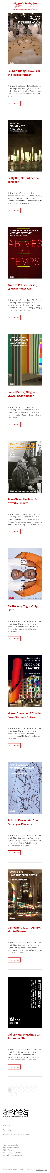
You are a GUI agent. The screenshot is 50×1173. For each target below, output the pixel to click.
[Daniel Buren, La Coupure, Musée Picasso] (25, 895)
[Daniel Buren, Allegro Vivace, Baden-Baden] (25, 360)
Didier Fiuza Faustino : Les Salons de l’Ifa (24, 1036)
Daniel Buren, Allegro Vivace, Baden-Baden (21, 394)
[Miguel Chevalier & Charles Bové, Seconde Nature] (25, 681)
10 (30, 1090)
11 (35, 1090)
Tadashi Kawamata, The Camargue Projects (23, 822)
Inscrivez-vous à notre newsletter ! (16, 1134)
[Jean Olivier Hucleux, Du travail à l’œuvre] (25, 467)
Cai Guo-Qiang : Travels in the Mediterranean (24, 73)
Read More (14, 103)
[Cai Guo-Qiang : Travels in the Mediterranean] (25, 38)
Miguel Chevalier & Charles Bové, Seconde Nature (25, 715)
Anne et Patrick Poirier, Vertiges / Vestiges (22, 287)
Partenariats (7, 1130)
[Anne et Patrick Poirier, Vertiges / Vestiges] (25, 253)
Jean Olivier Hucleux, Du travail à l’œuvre (23, 501)
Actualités (6, 1125)
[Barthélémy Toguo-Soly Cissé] (25, 574)
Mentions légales (41, 1170)
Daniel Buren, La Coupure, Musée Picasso (24, 929)
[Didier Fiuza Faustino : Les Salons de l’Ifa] (25, 1002)
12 (10, 1094)
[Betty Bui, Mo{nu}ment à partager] (25, 145)
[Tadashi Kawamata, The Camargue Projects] (25, 788)
